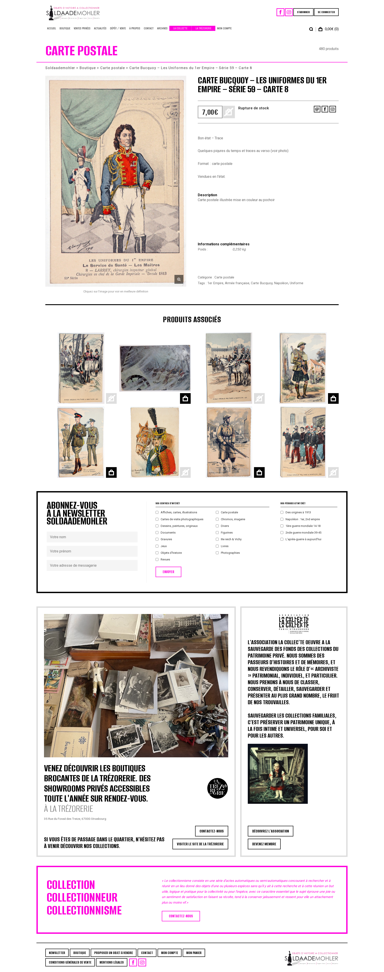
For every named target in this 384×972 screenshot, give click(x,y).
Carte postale (112, 68)
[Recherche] (311, 29)
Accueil (51, 28)
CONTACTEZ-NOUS (212, 831)
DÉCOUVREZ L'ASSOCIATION (270, 831)
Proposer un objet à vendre (113, 952)
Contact (149, 28)
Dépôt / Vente (118, 28)
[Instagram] (289, 12)
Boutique (65, 28)
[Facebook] (280, 12)
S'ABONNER (303, 12)
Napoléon (281, 283)
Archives (162, 28)
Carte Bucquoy (261, 283)
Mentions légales (112, 962)
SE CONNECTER (326, 12)
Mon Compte (224, 28)
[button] (115, 181)
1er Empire (215, 283)
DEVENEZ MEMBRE (264, 844)
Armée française (237, 283)
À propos (134, 28)
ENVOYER (168, 571)
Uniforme (296, 283)
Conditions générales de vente (70, 962)
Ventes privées (82, 28)
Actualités (100, 28)
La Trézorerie (203, 28)
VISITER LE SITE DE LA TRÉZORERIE (200, 844)
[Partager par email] (317, 109)
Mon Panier (194, 952)
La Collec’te (180, 28)
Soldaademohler (60, 68)
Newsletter (57, 952)
